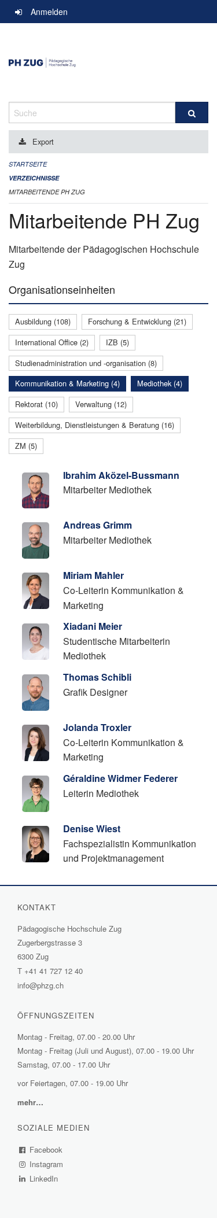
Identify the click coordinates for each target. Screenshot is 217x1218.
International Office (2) (52, 342)
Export (43, 141)
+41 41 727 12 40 (53, 970)
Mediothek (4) (159, 383)
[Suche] (192, 112)
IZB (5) (117, 342)
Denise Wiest (91, 828)
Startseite (28, 164)
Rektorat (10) (36, 403)
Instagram (46, 1163)
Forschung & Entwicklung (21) (137, 321)
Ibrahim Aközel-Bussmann (121, 475)
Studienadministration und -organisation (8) (86, 362)
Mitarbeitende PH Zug (47, 191)
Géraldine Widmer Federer (120, 778)
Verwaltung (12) (101, 403)
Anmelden (49, 11)
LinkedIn (44, 1178)
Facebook (46, 1149)
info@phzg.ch (40, 985)
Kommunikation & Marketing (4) (67, 383)
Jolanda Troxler (97, 727)
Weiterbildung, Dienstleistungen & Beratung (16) (94, 424)
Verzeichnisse (34, 178)
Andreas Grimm (97, 525)
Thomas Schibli (97, 677)
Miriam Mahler (93, 575)
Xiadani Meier (92, 626)
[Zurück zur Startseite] (108, 62)
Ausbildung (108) (43, 321)
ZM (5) (26, 445)
